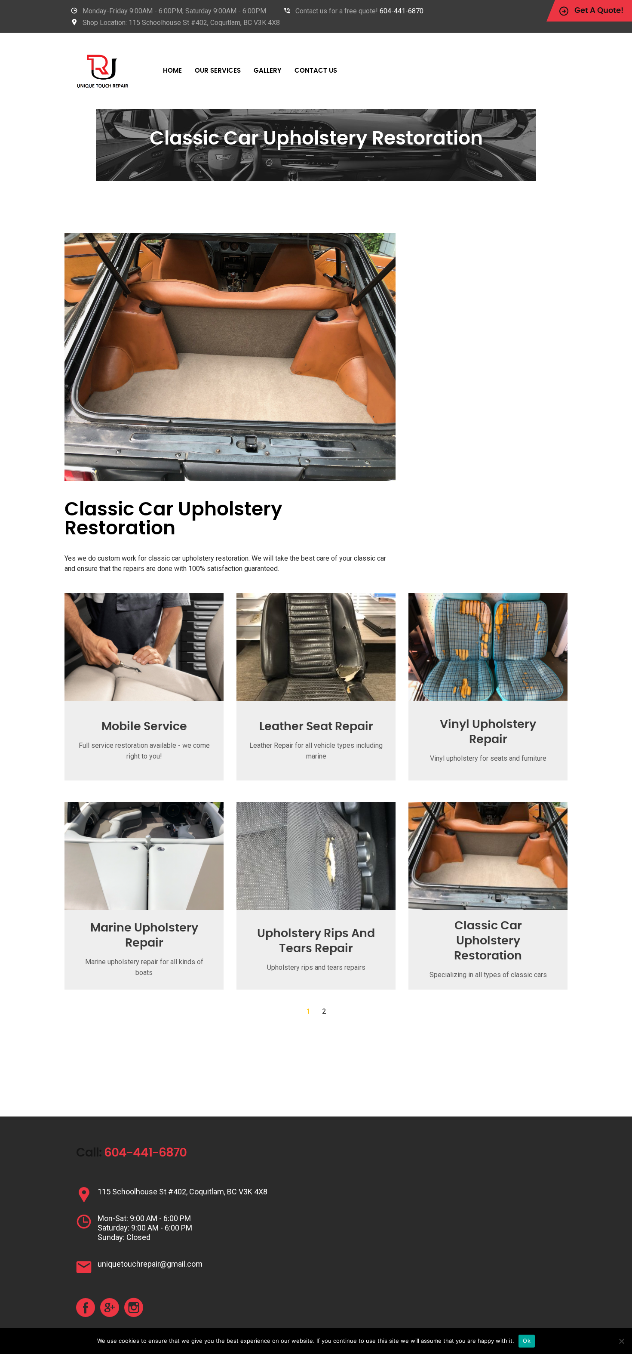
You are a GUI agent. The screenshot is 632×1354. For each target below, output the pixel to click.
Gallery (268, 71)
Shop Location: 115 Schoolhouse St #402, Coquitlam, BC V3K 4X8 (181, 23)
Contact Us (316, 71)
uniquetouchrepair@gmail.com (150, 1263)
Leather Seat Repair (316, 726)
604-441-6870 (401, 11)
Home (172, 71)
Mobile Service (144, 726)
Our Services (218, 71)
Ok (527, 1340)
